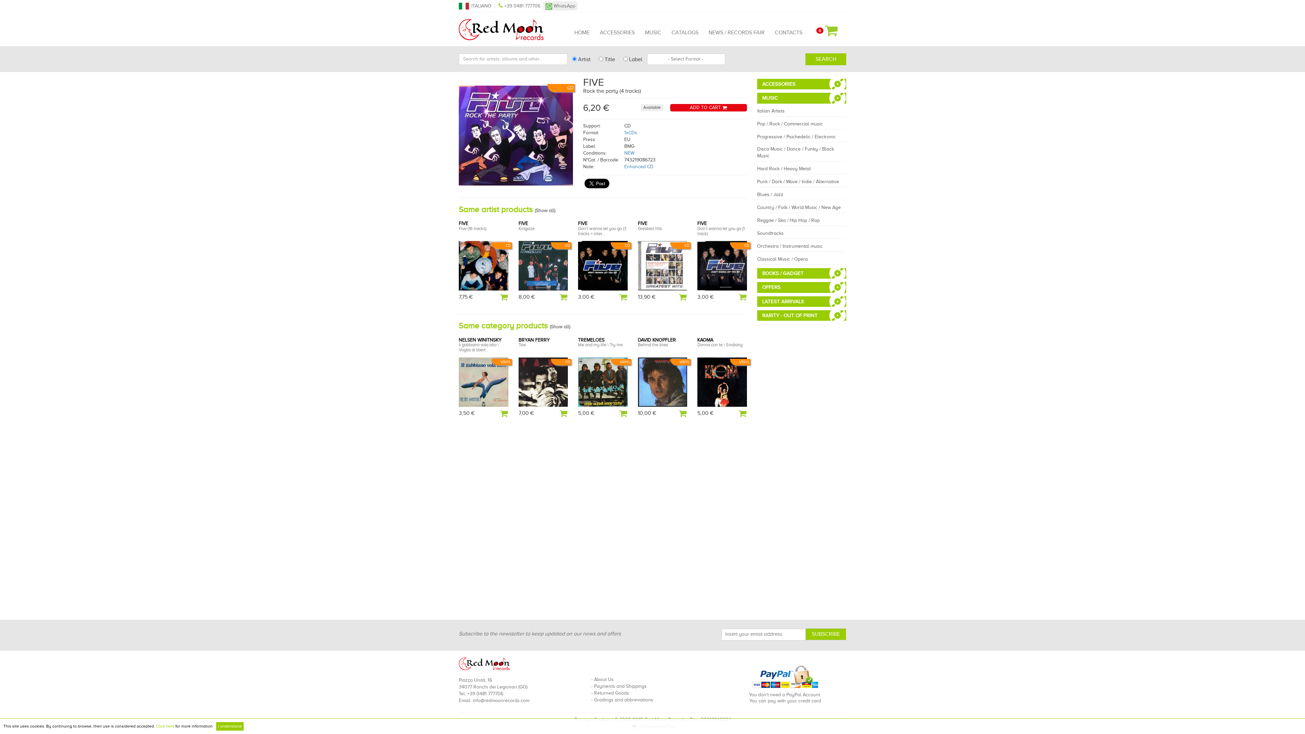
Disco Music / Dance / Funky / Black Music (795, 152)
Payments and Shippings (620, 686)
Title (609, 59)
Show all (545, 210)
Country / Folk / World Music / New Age (799, 207)
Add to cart (706, 107)
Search (826, 59)
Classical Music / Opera (782, 259)
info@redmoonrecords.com (501, 700)
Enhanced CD (639, 166)
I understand (230, 726)
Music (653, 33)
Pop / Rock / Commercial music (790, 123)
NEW (629, 153)
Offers (771, 287)
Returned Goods (611, 693)
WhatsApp (563, 5)
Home (582, 33)
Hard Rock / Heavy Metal (784, 168)
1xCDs (630, 132)
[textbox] (686, 59)
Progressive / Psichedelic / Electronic (796, 136)
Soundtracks (770, 233)
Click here (165, 726)
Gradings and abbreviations (623, 699)
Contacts (788, 33)
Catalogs (685, 33)
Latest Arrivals (783, 301)
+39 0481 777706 (522, 5)
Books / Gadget (783, 273)
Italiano (481, 5)
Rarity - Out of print (790, 315)
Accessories (617, 33)
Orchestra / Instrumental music (790, 246)
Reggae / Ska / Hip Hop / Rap (788, 220)
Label (635, 59)
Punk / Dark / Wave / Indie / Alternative (798, 181)
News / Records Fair (737, 33)
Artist (584, 59)
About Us (604, 679)
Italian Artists (771, 110)
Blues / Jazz (770, 194)
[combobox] (686, 59)
